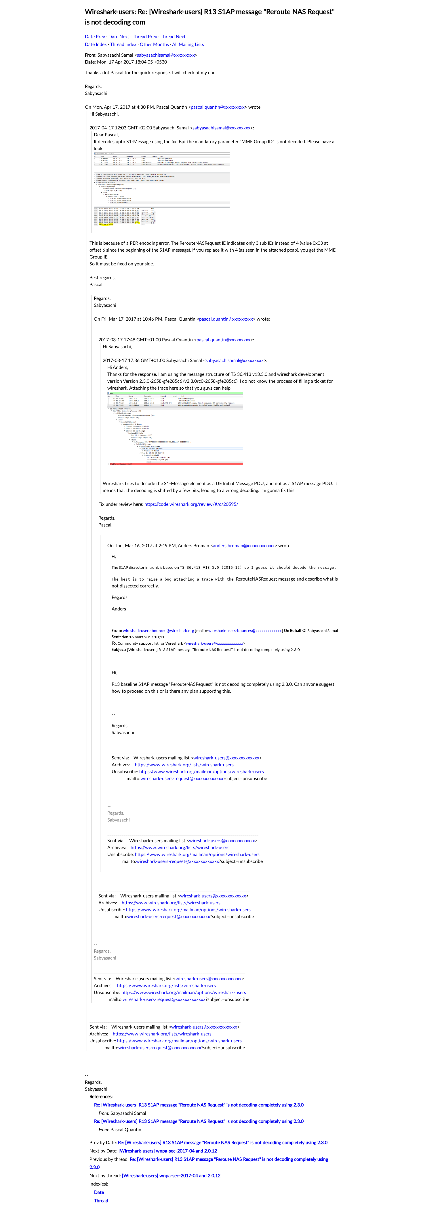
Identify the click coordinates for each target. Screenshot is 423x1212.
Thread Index (123, 44)
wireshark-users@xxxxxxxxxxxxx (214, 644)
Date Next (118, 37)
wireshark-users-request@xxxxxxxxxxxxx (181, 778)
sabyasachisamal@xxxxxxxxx (166, 55)
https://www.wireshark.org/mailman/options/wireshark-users (201, 771)
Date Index (96, 44)
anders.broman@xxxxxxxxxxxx (244, 545)
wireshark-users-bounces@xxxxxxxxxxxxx (245, 631)
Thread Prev (145, 37)
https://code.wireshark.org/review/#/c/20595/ (191, 504)
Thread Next (173, 37)
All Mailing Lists (188, 44)
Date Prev (95, 37)
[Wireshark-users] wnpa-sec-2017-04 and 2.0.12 (168, 1151)
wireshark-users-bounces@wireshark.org (158, 631)
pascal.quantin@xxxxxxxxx (218, 107)
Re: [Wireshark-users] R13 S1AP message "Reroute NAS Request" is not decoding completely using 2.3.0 (199, 1105)
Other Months (154, 44)
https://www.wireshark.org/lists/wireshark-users (184, 765)
